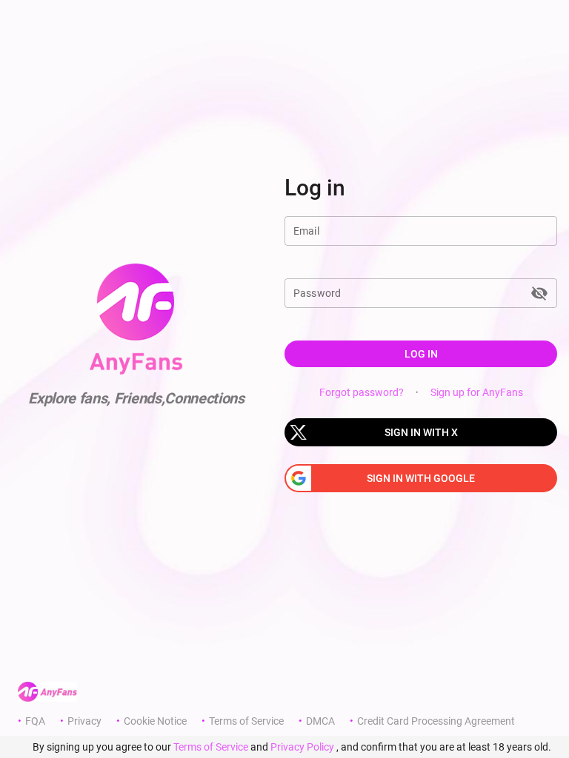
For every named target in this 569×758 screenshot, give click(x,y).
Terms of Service (246, 721)
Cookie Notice (155, 721)
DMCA (320, 721)
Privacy (84, 721)
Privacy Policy (302, 747)
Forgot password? (361, 392)
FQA (35, 721)
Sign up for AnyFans (476, 392)
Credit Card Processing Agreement (436, 721)
